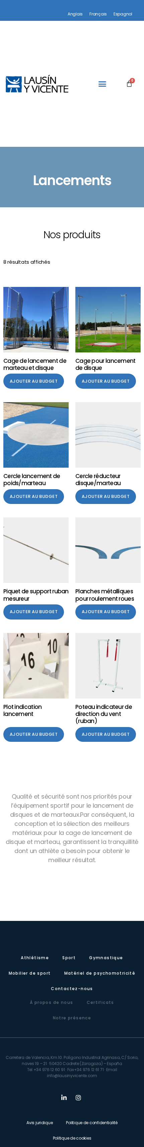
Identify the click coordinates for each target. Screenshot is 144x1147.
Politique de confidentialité (91, 1122)
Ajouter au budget (34, 381)
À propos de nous (51, 1002)
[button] (102, 84)
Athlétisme (35, 958)
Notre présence (72, 1018)
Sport (69, 958)
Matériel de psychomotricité (100, 973)
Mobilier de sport (30, 973)
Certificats (100, 1002)
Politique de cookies (72, 1138)
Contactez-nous (72, 988)
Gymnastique (106, 958)
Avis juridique (39, 1122)
